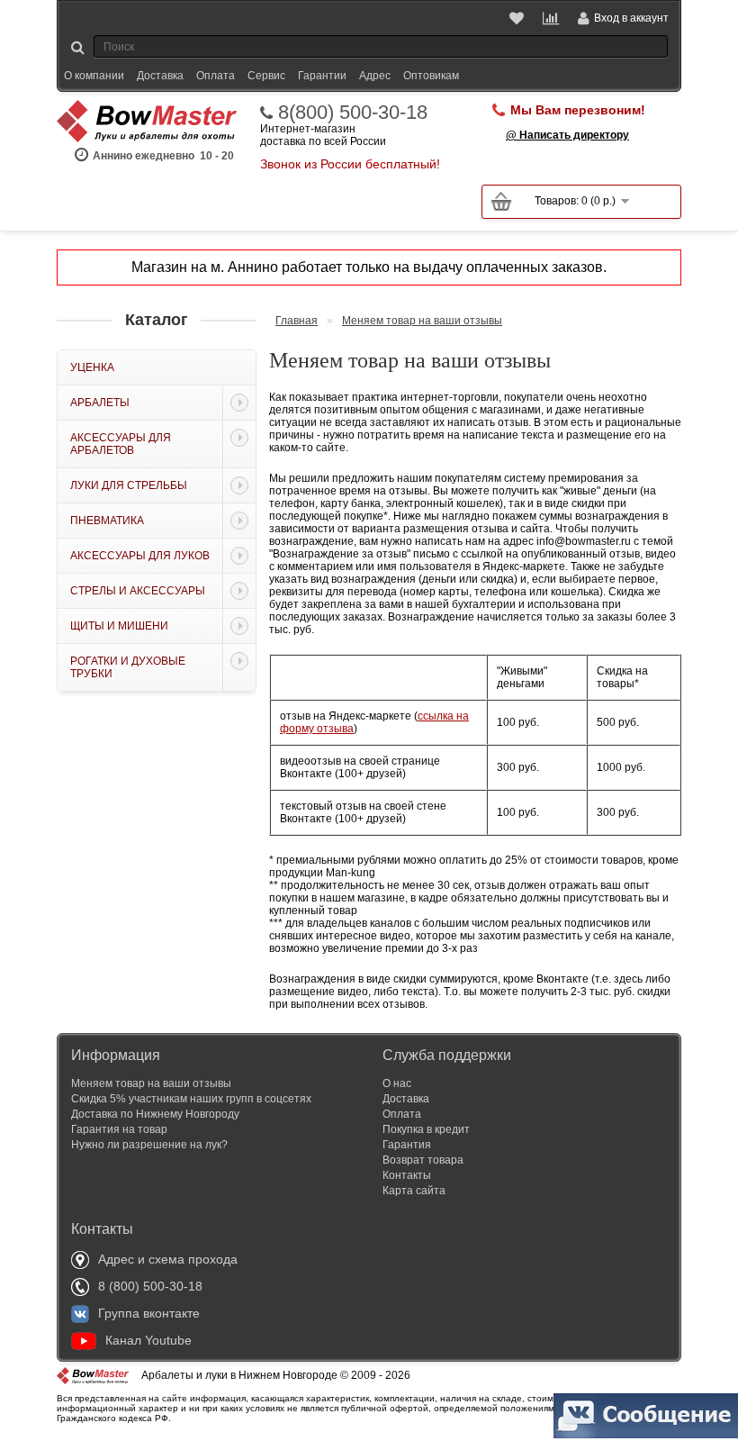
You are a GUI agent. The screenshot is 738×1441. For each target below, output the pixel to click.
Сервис (266, 75)
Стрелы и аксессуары (137, 591)
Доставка (160, 75)
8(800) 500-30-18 (353, 112)
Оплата (215, 75)
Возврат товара (423, 1160)
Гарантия (406, 1144)
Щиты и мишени (119, 626)
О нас (396, 1083)
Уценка (92, 367)
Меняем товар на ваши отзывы (422, 320)
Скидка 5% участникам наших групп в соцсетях (191, 1098)
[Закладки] (518, 18)
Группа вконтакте (149, 1313)
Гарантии (322, 75)
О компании (94, 75)
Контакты (406, 1175)
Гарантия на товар (119, 1129)
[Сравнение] (552, 18)
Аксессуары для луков (140, 555)
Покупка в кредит (426, 1129)
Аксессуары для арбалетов (120, 444)
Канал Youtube (148, 1340)
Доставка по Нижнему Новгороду (155, 1114)
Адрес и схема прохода (168, 1259)
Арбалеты (100, 402)
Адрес (375, 75)
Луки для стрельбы (128, 485)
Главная (296, 320)
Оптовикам (431, 75)
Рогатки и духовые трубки (127, 667)
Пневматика (107, 520)
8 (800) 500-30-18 (150, 1286)
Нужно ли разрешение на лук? (149, 1144)
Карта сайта (414, 1190)
